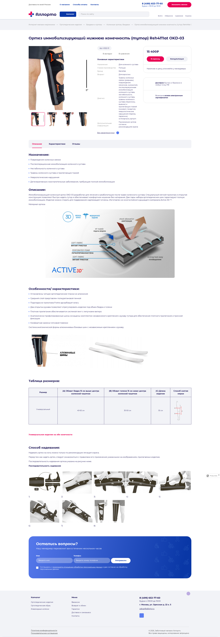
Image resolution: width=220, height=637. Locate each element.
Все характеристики (106, 133)
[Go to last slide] (29, 119)
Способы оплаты (80, 5)
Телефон (77, 556)
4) (127, 497)
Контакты (95, 5)
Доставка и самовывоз (81, 612)
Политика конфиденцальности (44, 630)
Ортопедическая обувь (41, 606)
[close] (218, 476)
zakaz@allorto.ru (146, 609)
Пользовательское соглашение (44, 633)
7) (62, 526)
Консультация (177, 59)
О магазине (65, 5)
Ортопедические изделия (42, 602)
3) (94, 497)
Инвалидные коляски (40, 609)
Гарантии (76, 609)
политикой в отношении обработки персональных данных (77, 567)
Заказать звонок (179, 5)
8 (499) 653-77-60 (152, 3)
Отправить (120, 560)
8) (94, 526)
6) (29, 526)
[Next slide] (91, 119)
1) (29, 497)
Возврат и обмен (79, 606)
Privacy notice (213, 475)
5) (159, 497)
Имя (38, 556)
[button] (38, 119)
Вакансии (76, 602)
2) (62, 497)
